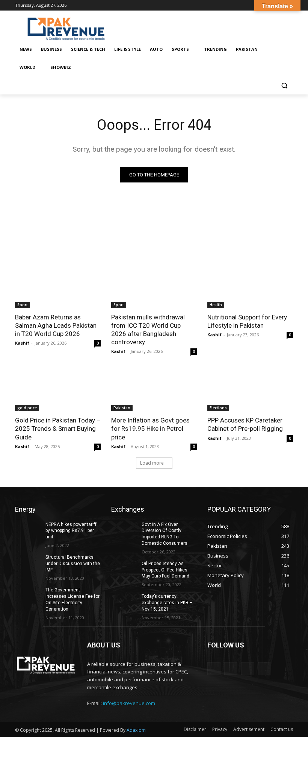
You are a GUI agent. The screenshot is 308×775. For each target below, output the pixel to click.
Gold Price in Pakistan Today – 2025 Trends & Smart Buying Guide (58, 428)
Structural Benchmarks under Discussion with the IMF (72, 564)
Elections (218, 407)
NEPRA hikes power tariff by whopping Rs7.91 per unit (71, 531)
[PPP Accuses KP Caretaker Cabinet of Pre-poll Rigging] (250, 389)
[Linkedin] (247, 668)
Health (216, 304)
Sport (22, 304)
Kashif (22, 343)
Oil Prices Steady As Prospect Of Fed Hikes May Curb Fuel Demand (165, 570)
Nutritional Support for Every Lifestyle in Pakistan (247, 321)
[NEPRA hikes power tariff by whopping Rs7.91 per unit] (28, 530)
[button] (284, 85)
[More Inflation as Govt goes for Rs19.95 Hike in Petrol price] (154, 389)
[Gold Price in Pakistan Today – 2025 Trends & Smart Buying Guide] (58, 389)
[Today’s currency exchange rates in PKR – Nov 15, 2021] (124, 602)
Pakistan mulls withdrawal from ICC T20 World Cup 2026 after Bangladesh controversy (148, 329)
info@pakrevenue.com (129, 703)
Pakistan (121, 407)
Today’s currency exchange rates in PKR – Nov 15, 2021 (167, 603)
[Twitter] (264, 668)
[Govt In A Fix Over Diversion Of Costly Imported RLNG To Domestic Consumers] (124, 530)
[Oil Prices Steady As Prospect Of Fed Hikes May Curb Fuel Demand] (124, 570)
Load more (152, 463)
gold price (27, 407)
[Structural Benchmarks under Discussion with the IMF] (28, 563)
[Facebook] (213, 668)
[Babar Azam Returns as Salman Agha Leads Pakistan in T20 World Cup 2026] (58, 286)
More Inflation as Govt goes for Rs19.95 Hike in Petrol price (150, 428)
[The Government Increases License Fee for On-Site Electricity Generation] (28, 596)
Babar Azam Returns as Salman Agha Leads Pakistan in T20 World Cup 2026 (56, 325)
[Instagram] (230, 668)
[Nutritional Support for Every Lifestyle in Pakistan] (250, 286)
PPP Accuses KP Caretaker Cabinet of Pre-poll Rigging (245, 424)
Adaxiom (136, 730)
